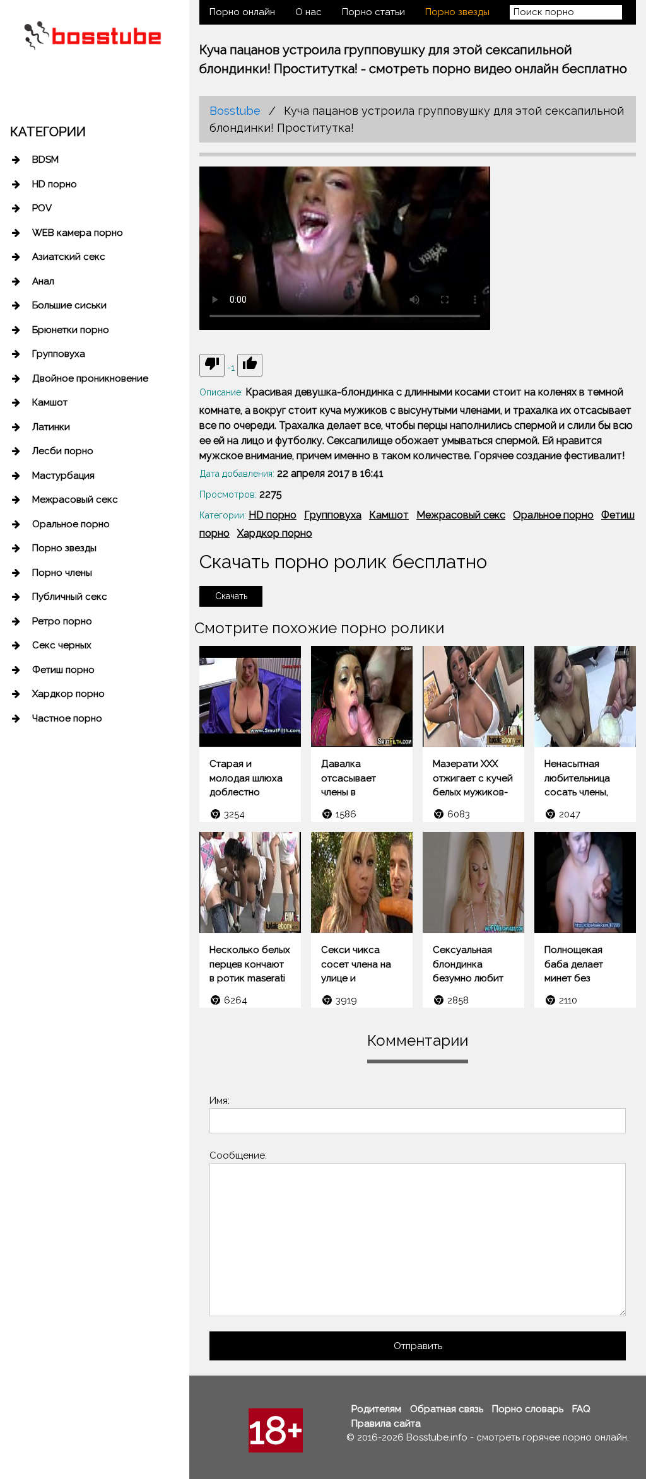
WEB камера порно (77, 232)
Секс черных (61, 645)
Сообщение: (238, 1155)
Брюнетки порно (70, 330)
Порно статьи (373, 12)
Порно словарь (527, 1409)
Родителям (376, 1409)
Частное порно (67, 718)
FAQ (581, 1409)
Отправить (418, 1346)
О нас (308, 12)
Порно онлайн (242, 12)
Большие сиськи (69, 305)
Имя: (219, 1100)
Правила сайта (386, 1423)
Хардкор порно (68, 693)
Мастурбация (63, 475)
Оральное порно (71, 524)
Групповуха (58, 354)
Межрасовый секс (75, 499)
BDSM (45, 159)
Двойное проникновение (90, 378)
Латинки (51, 427)
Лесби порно (62, 451)
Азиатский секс (68, 256)
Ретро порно (62, 621)
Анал (43, 281)
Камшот (50, 402)
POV (42, 208)
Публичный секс (69, 596)
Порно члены (62, 572)
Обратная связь (446, 1409)
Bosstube (235, 110)
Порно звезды (64, 548)
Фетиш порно (63, 669)
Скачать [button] (231, 596)
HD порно (54, 184)
